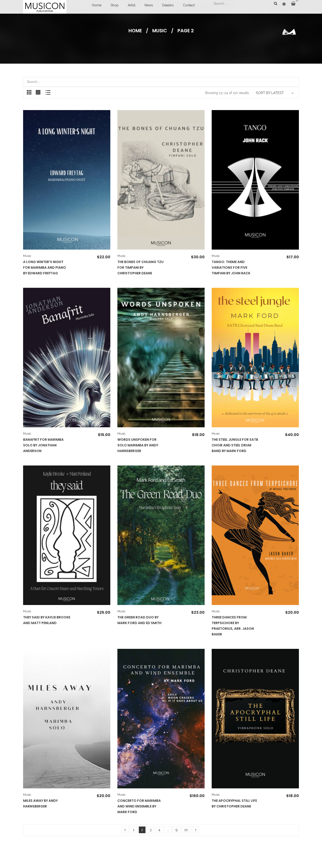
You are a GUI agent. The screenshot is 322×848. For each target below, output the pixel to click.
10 (186, 830)
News (148, 5)
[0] (295, 4)
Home (96, 5)
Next (195, 829)
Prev (125, 829)
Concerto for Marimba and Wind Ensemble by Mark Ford (139, 806)
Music (159, 30)
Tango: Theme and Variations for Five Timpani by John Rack (231, 267)
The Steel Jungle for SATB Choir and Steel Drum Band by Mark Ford (235, 445)
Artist (131, 5)
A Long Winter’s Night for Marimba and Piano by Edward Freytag (44, 267)
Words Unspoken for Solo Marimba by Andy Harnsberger (137, 445)
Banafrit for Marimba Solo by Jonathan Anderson (43, 445)
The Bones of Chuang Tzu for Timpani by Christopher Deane (140, 267)
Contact (189, 5)
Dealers (168, 5)
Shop (115, 5)
